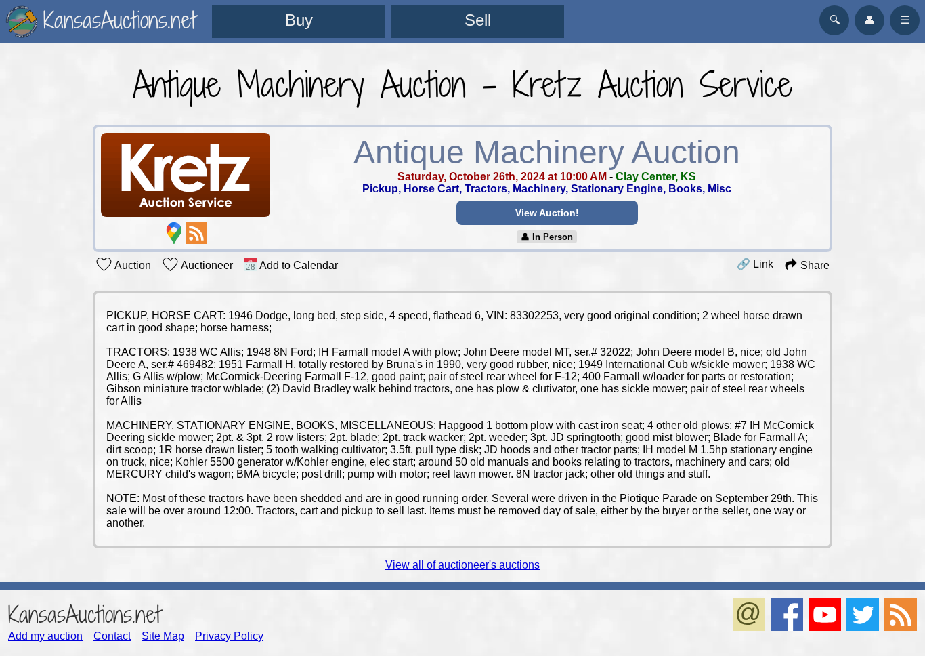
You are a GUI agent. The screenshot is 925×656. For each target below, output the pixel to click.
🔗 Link (755, 264)
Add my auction (45, 636)
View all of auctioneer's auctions (462, 565)
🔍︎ (835, 20)
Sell (478, 20)
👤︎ (869, 20)
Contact (112, 636)
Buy (299, 20)
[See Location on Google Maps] (174, 233)
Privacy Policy (229, 636)
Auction (131, 265)
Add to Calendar (297, 265)
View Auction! (547, 212)
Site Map (163, 636)
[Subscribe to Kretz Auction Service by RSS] (196, 233)
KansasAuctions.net (84, 614)
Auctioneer (206, 265)
